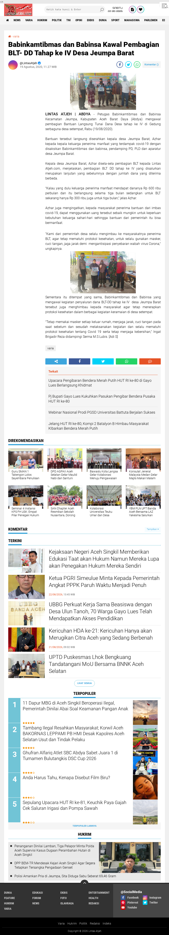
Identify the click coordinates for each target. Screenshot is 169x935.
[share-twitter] (128, 64)
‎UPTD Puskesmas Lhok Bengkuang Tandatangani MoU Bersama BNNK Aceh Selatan (96, 664)
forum (36, 898)
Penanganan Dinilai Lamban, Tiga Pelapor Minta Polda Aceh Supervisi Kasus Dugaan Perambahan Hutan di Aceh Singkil (54, 850)
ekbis (90, 20)
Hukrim (72, 923)
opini (78, 20)
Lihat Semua (84, 683)
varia (29, 20)
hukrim (42, 20)
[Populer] (140, 9)
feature (9, 898)
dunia (103, 20)
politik (57, 20)
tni (68, 20)
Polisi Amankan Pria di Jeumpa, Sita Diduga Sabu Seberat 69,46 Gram (65, 876)
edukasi (37, 892)
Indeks (107, 923)
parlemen (150, 20)
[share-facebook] (119, 64)
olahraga (67, 903)
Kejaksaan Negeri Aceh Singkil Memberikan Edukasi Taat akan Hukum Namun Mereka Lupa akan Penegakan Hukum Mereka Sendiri (104, 559)
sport (115, 20)
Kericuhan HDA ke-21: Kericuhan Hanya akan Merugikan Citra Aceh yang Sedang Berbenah (101, 634)
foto (63, 898)
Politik (83, 923)
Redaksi (95, 923)
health (93, 898)
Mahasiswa (132, 20)
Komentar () (151, 64)
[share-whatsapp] (137, 64)
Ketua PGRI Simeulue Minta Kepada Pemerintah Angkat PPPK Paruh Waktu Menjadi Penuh (104, 581)
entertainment (99, 892)
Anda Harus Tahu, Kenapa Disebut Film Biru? (66, 777)
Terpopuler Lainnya (84, 826)
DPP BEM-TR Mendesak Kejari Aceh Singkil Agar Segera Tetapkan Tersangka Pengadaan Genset (54, 865)
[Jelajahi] (164, 5)
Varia (61, 923)
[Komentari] (150, 361)
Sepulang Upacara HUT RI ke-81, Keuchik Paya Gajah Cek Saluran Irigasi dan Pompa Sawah (74, 805)
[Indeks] (132, 9)
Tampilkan (152, 529)
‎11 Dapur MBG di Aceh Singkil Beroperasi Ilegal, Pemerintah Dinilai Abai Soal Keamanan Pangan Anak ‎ (76, 706)
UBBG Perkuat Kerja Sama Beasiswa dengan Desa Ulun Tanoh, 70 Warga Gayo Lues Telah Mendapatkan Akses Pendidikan (100, 611)
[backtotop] (84, 884)
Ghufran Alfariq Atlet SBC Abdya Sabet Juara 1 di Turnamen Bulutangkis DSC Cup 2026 (70, 755)
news (17, 20)
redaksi (94, 903)
